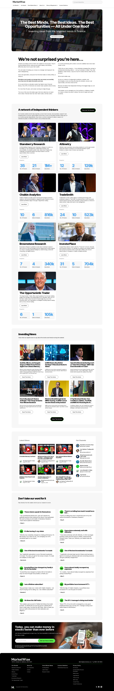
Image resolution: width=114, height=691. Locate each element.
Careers (28, 669)
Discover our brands (88, 110)
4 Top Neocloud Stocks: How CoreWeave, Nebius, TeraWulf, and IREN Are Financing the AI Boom (80, 401)
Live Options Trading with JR (47, 460)
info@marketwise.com (86, 662)
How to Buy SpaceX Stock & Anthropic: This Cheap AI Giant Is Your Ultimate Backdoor (31, 400)
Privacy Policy (77, 665)
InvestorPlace (15, 674)
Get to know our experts (57, 36)
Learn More (24, 156)
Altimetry (13, 671)
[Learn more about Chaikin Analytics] (37, 182)
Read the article (26, 377)
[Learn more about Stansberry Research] (37, 132)
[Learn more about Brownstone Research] (37, 232)
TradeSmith (14, 676)
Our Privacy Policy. (20, 647)
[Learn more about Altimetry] (77, 132)
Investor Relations (63, 5)
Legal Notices (76, 675)
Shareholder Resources (63, 667)
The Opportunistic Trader (29, 460)
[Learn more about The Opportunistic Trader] (37, 281)
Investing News (45, 667)
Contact (28, 671)
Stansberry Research (16, 667)
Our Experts (23, 5)
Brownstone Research (16, 678)
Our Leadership (30, 667)
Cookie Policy (76, 681)
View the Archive (57, 419)
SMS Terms (75, 679)
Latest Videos (45, 669)
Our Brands (15, 5)
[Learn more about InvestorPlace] (77, 232)
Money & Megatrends (52, 5)
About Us (42, 5)
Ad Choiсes (75, 667)
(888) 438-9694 (98, 662)
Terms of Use (76, 677)
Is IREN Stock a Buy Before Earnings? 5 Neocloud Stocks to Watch (56, 364)
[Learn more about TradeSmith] (77, 182)
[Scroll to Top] (110, 687)
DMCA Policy (76, 673)
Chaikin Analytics (15, 669)
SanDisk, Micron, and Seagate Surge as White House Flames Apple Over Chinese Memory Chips (30, 365)
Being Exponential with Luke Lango (47, 481)
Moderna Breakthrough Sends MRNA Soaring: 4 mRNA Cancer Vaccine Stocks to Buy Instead (56, 400)
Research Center (46, 671)
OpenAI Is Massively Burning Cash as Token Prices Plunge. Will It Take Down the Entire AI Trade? (82, 364)
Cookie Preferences (77, 683)
